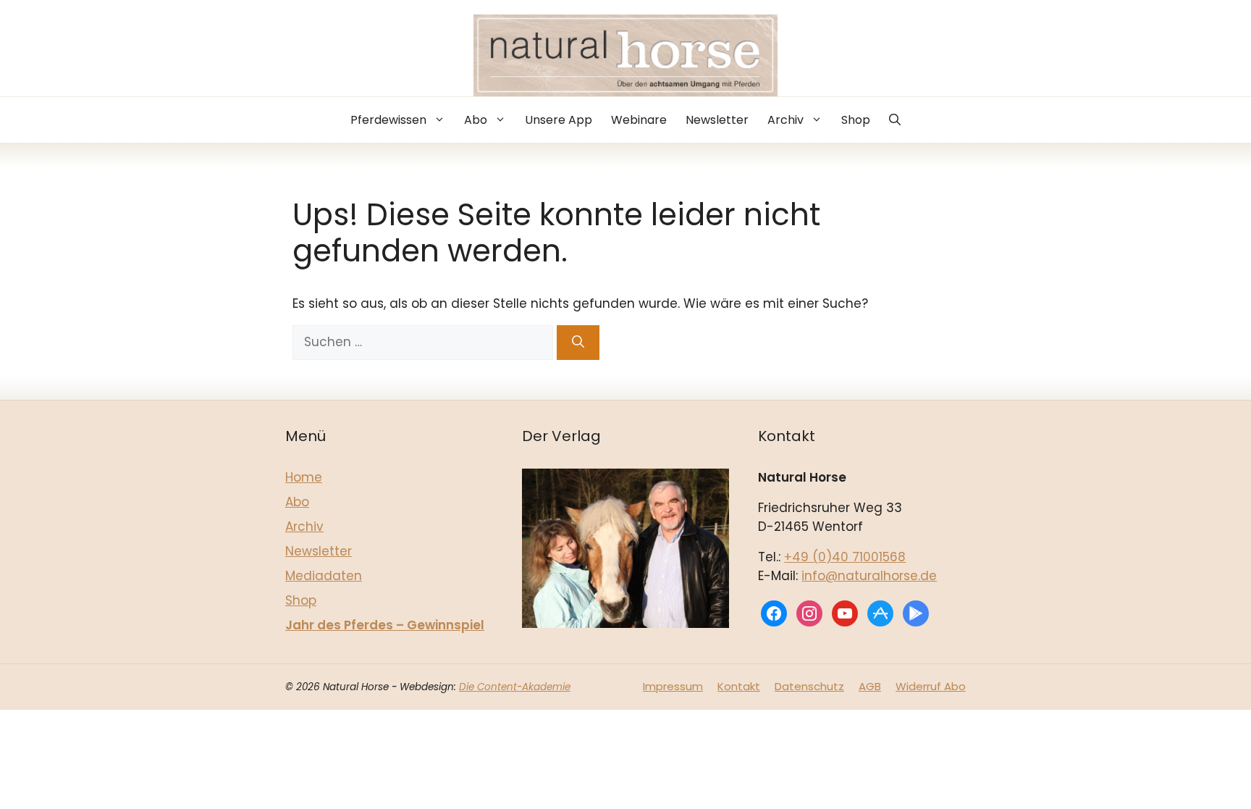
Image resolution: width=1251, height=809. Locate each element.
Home (303, 477)
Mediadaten (323, 575)
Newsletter (717, 120)
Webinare (639, 120)
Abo (475, 120)
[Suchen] (578, 342)
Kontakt (738, 686)
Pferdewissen (388, 120)
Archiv (785, 120)
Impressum (673, 686)
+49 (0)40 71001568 (845, 557)
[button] (895, 120)
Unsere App (558, 120)
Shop (855, 120)
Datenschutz (809, 686)
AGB (870, 686)
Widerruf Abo (931, 686)
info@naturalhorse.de (869, 575)
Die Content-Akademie (514, 687)
